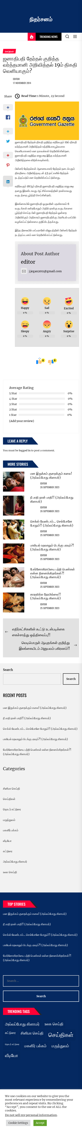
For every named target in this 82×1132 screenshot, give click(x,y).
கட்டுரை (7, 851)
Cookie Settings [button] (18, 1123)
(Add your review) (21, 421)
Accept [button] (40, 1123)
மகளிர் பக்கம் (10, 830)
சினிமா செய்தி (11, 788)
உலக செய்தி (10, 872)
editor (16, 79)
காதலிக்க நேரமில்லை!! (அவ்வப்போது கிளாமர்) (45, 596)
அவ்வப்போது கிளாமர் (15, 861)
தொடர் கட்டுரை (12, 809)
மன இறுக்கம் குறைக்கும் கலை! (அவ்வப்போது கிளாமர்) (51, 475)
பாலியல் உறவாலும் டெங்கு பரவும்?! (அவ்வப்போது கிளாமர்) (52, 547)
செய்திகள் (9, 799)
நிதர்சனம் (41, 19)
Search (8, 670)
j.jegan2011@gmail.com (45, 271)
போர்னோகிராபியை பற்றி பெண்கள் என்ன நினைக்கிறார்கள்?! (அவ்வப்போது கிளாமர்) (52, 573)
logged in (24, 450)
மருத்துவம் (9, 820)
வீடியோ (7, 841)
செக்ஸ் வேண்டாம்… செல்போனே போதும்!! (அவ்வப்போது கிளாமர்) (51, 523)
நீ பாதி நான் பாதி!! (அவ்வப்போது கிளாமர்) (51, 499)
